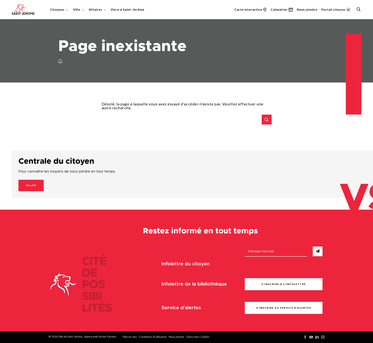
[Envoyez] (317, 251)
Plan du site (130, 336)
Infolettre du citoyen (185, 263)
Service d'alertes (181, 307)
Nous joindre (307, 9)
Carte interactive (248, 9)
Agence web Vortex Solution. (100, 336)
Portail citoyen (333, 9)
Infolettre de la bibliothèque (194, 284)
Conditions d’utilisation (153, 336)
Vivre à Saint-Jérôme (127, 9)
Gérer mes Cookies (197, 336)
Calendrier (279, 9)
